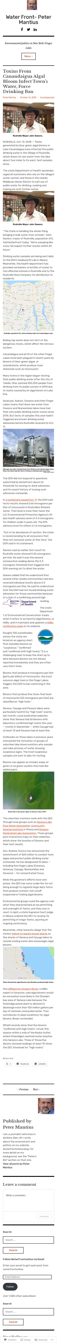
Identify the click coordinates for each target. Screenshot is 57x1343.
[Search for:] (28, 1239)
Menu (27, 56)
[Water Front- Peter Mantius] (28, 5)
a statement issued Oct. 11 (21, 499)
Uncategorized (47, 97)
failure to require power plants (30, 933)
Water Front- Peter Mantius (28, 19)
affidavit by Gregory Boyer (23, 988)
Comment (44, 1216)
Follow (10, 1286)
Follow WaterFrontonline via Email (23, 1259)
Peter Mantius (9, 97)
